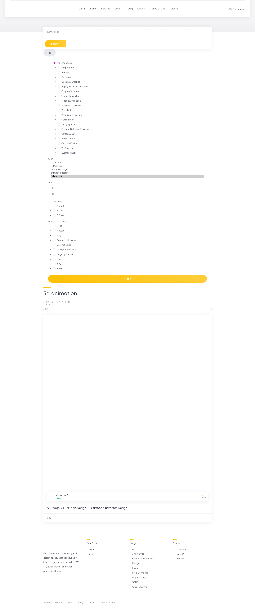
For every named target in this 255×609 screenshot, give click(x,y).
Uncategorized (139, 587)
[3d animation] (127, 176)
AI (133, 549)
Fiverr (92, 549)
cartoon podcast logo (143, 558)
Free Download (140, 572)
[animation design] (127, 173)
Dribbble (179, 558)
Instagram (180, 549)
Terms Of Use (157, 8)
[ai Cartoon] (127, 162)
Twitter (179, 553)
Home (93, 8)
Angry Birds (138, 553)
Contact (141, 8)
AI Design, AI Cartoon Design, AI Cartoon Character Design (87, 508)
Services (105, 8)
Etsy (91, 553)
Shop (117, 8)
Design (135, 563)
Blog (130, 8)
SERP (135, 582)
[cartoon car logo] (127, 169)
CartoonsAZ (62, 495)
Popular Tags (139, 577)
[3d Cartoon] (127, 166)
